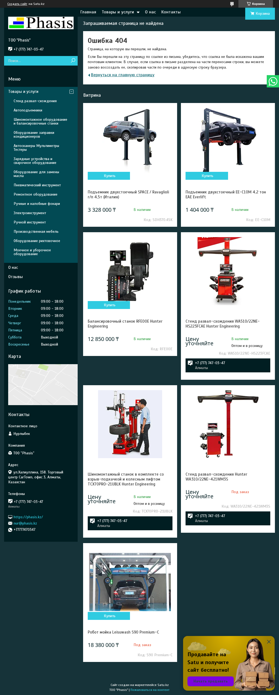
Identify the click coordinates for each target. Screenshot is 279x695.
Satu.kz (163, 685)
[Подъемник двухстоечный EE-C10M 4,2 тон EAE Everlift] (228, 142)
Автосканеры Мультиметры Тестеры (36, 147)
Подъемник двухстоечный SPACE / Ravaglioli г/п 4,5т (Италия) (128, 194)
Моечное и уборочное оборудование (32, 252)
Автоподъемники (28, 110)
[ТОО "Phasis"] (41, 23)
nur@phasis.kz (25, 523)
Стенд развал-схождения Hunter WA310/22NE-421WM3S (216, 477)
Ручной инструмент (30, 222)
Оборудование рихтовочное (37, 240)
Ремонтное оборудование (35, 194)
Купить (110, 175)
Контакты (171, 12)
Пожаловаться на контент (150, 690)
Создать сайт (17, 4)
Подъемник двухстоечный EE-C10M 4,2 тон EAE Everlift (226, 194)
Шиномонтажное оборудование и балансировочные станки (40, 121)
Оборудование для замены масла (36, 174)
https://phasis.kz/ (28, 516)
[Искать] (73, 61)
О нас (150, 12)
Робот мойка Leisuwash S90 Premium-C (123, 632)
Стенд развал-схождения (35, 101)
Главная (88, 12)
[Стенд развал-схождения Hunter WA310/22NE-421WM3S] (228, 424)
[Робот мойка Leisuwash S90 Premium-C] (130, 582)
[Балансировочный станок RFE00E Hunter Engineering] (130, 271)
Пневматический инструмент (37, 185)
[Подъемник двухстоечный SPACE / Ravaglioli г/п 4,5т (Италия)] (130, 142)
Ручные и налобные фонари (37, 203)
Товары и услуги (118, 12)
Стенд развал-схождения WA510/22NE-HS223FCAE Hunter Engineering (223, 324)
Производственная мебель (36, 231)
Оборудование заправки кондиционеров (34, 134)
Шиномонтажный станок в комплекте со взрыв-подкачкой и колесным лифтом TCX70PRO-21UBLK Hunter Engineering (126, 479)
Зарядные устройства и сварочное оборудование (35, 161)
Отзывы (15, 276)
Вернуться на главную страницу (122, 75)
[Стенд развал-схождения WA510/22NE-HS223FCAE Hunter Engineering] (228, 271)
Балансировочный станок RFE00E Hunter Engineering (125, 324)
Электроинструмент (30, 213)
